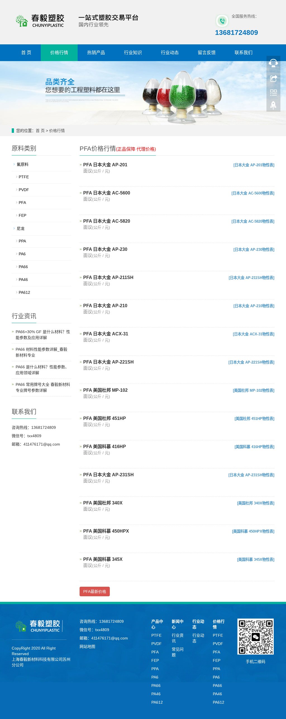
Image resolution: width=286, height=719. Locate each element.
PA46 (23, 279)
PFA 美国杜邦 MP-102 (105, 390)
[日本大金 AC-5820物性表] (253, 221)
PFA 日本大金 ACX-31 (105, 333)
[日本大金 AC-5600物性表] (253, 193)
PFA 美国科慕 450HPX (106, 531)
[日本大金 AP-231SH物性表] (251, 475)
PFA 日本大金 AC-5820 (106, 221)
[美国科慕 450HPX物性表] (253, 531)
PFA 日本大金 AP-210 (105, 305)
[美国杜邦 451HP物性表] (254, 419)
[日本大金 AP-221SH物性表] (251, 362)
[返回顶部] (273, 107)
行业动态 (170, 52)
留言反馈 (207, 52)
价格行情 (59, 52)
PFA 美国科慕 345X (103, 559)
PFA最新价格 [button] (94, 591)
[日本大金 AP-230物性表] (253, 249)
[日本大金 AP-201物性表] (253, 165)
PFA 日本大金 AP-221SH (108, 362)
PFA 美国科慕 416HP (104, 446)
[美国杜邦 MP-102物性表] (253, 390)
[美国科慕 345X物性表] (255, 559)
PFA (22, 202)
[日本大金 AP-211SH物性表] (251, 278)
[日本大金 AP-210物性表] (253, 306)
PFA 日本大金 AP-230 (105, 249)
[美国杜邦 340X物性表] (255, 503)
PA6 (22, 254)
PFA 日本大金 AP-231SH (108, 474)
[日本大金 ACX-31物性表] (253, 334)
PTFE (24, 177)
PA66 (23, 266)
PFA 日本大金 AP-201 (105, 164)
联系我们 (243, 52)
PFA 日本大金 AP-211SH (108, 277)
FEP (22, 215)
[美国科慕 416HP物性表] (254, 447)
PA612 (24, 292)
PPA (22, 241)
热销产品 (96, 52)
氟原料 (22, 164)
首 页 (26, 52)
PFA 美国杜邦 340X (103, 503)
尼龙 (21, 228)
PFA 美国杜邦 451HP (104, 418)
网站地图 (87, 646)
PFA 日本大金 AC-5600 (106, 193)
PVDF (24, 189)
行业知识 (133, 52)
